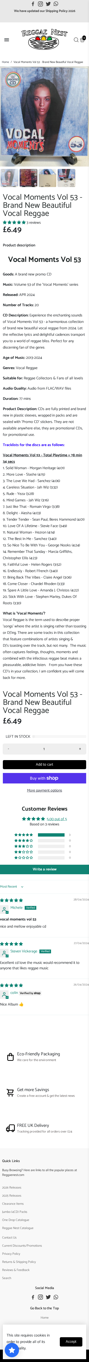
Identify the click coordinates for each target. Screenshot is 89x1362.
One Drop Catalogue (15, 1220)
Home (5, 62)
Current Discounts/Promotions (22, 1245)
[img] (11, 900)
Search (6, 1278)
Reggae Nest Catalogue (17, 1228)
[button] (15, 222)
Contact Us (9, 1237)
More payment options (44, 790)
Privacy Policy (11, 1253)
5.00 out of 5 (57, 819)
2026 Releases (11, 1187)
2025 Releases (11, 1195)
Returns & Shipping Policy (19, 1262)
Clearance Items (13, 1203)
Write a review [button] (44, 869)
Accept (71, 1341)
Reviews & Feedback (15, 1270)
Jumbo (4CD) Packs (14, 1212)
